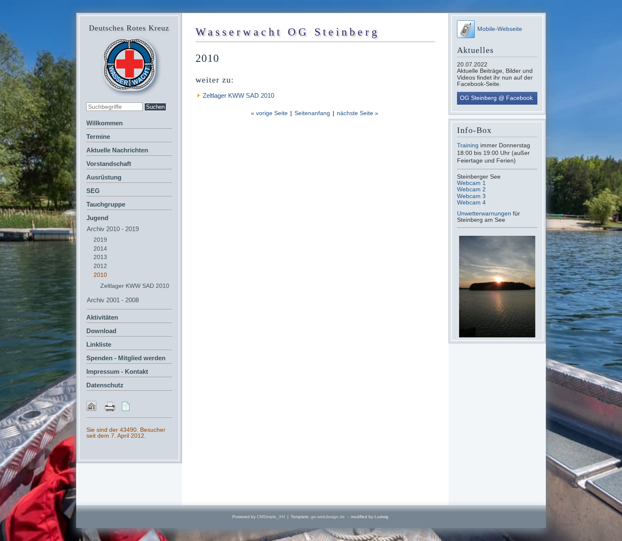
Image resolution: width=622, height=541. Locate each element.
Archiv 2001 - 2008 (113, 300)
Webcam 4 (471, 202)
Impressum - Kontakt (117, 371)
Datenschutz (105, 385)
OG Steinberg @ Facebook (496, 97)
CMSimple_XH (271, 516)
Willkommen (104, 123)
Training (468, 145)
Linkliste (98, 344)
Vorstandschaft (108, 163)
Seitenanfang (312, 113)
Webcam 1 (471, 182)
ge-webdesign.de (328, 516)
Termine (98, 136)
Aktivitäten (102, 317)
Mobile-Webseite (499, 28)
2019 (100, 239)
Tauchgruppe (105, 204)
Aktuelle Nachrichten (117, 150)
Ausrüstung (103, 177)
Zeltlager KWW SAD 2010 (134, 285)
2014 (100, 248)
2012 (100, 265)
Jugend (97, 217)
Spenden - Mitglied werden (125, 358)
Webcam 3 (471, 196)
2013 (100, 257)
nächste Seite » (357, 113)
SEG (93, 190)
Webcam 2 (471, 189)
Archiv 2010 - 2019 (113, 228)
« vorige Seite (269, 113)
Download (101, 330)
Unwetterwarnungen (485, 213)
